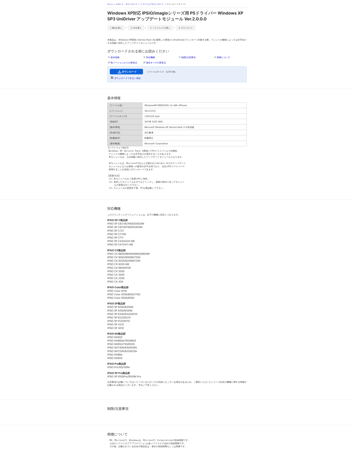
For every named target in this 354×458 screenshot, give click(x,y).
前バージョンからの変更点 (124, 62)
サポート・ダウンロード (126, 4)
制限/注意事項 (188, 57)
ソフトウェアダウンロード (151, 4)
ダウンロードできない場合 (127, 78)
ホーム (110, 4)
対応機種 (150, 57)
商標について (223, 57)
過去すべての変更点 (156, 62)
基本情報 (115, 57)
